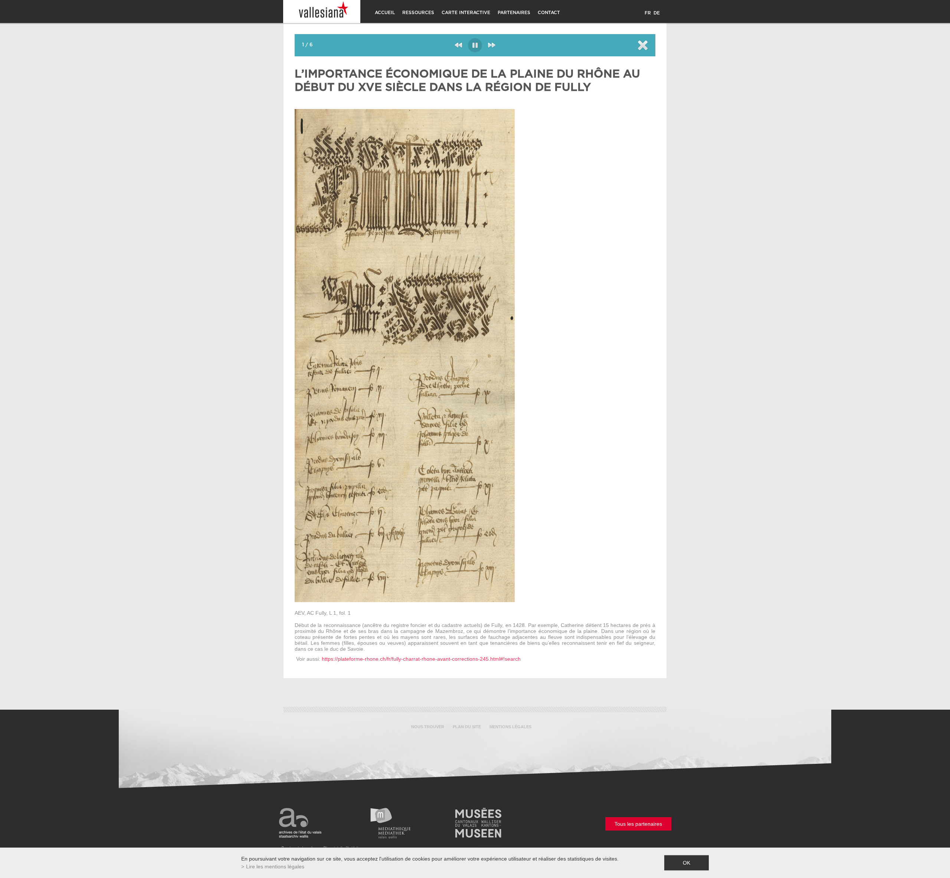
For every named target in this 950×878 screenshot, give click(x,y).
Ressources (418, 12)
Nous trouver (427, 726)
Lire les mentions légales (275, 866)
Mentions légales (510, 726)
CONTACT (549, 12)
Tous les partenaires (638, 824)
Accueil (385, 12)
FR (648, 13)
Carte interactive (466, 12)
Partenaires (514, 12)
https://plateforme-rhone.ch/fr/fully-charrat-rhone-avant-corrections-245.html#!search (421, 659)
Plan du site (467, 726)
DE (656, 13)
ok (686, 863)
